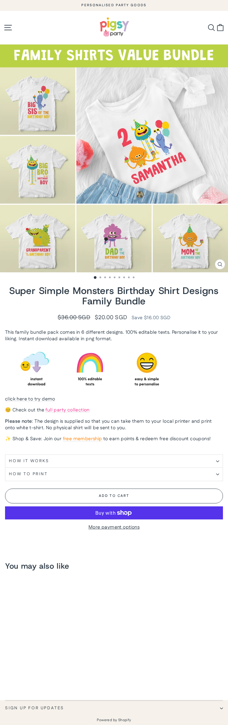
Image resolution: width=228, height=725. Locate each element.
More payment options (114, 527)
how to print (28, 474)
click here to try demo (30, 399)
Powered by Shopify (114, 720)
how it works (29, 461)
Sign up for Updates (34, 708)
